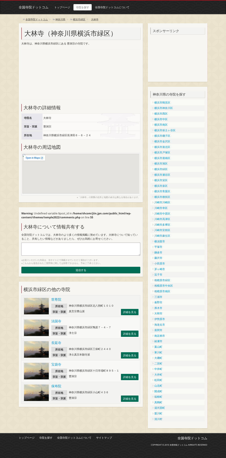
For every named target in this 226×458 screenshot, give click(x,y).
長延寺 (56, 342)
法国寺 (56, 321)
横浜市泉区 (161, 186)
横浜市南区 (161, 124)
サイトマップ (104, 437)
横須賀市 (159, 241)
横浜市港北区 (162, 147)
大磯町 (158, 358)
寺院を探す (82, 7)
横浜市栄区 (161, 180)
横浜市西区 (161, 113)
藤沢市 (158, 258)
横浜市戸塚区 (162, 152)
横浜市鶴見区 (162, 102)
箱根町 (158, 396)
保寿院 (56, 386)
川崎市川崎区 (162, 202)
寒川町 (158, 352)
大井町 (158, 374)
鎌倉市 (158, 252)
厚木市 (158, 308)
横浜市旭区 (161, 163)
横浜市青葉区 (162, 191)
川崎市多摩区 (162, 224)
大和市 (158, 313)
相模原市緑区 (162, 280)
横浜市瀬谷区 (162, 175)
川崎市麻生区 (162, 236)
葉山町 (158, 347)
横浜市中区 (161, 119)
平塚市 (158, 247)
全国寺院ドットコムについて (112, 7)
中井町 (158, 369)
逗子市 (158, 274)
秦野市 (158, 302)
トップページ (62, 7)
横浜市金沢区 (162, 141)
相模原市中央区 (163, 285)
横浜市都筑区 (162, 197)
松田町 (158, 380)
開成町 (158, 391)
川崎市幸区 (161, 208)
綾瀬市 (158, 341)
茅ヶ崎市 (159, 269)
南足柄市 (159, 336)
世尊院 (56, 299)
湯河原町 (159, 408)
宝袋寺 (56, 364)
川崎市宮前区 (162, 230)
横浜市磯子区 (162, 136)
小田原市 (159, 263)
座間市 (158, 330)
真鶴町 (158, 402)
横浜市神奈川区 (163, 108)
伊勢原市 (159, 319)
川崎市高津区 (162, 219)
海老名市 (159, 324)
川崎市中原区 (162, 213)
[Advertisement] (46, 74)
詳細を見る (129, 312)
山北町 (158, 385)
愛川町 (158, 413)
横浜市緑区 (161, 169)
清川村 (158, 419)
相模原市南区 (162, 291)
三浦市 (158, 297)
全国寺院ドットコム (33, 7)
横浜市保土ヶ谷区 (165, 130)
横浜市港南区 (162, 158)
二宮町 (158, 363)
